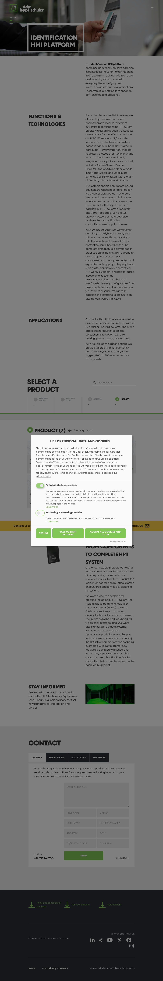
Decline (44, 533)
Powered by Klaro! (118, 542)
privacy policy (43, 476)
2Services (52, 506)
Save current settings (68, 533)
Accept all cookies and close (105, 533)
